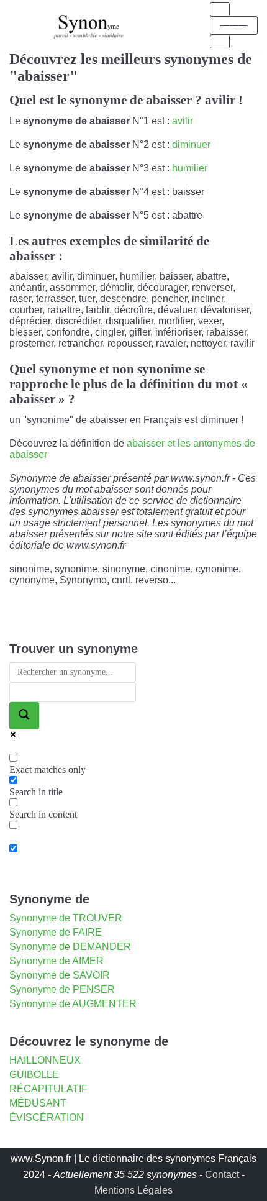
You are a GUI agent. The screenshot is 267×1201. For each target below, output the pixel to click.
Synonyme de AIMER (56, 961)
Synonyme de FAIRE (55, 932)
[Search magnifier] (24, 715)
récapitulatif (48, 1089)
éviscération (46, 1117)
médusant (37, 1103)
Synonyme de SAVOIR (59, 975)
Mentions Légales (133, 1190)
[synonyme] (89, 25)
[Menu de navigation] (220, 9)
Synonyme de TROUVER (65, 918)
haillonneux (45, 1060)
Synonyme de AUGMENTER (73, 1003)
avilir (182, 121)
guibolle (34, 1074)
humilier (189, 168)
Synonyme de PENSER (62, 989)
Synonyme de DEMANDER (70, 946)
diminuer (191, 144)
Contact (222, 1174)
